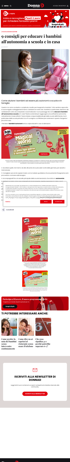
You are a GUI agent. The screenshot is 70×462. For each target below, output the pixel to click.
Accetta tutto (58, 201)
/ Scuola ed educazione (9, 32)
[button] (5, 6)
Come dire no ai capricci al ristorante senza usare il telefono (25, 343)
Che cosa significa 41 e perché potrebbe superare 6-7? (42, 343)
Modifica (8, 201)
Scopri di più (10, 306)
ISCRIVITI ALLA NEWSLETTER (35, 394)
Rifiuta (46, 201)
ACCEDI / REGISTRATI (59, 6)
